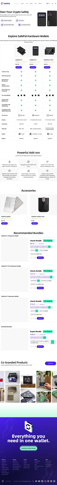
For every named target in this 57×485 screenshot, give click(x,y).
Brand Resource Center (39, 466)
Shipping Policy (48, 464)
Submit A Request (16, 467)
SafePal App (4, 461)
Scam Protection (16, 469)
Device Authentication (17, 466)
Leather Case (4, 471)
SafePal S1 (4, 462)
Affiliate (25, 462)
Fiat (27, 3)
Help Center (15, 461)
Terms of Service (49, 461)
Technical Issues (16, 464)
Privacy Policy (48, 462)
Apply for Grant (26, 467)
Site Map (36, 467)
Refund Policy (48, 466)
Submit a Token (27, 464)
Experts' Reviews (5, 474)
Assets (31, 3)
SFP (35, 3)
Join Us (36, 469)
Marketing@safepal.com (26, 481)
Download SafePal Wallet (28, 448)
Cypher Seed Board (5, 469)
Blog (35, 464)
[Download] (52, 3)
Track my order (15, 462)
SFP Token (36, 462)
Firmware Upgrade (5, 472)
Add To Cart (19, 67)
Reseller (25, 461)
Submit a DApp (26, 466)
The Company (37, 461)
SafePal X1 (4, 466)
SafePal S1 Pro (4, 464)
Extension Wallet (5, 467)
